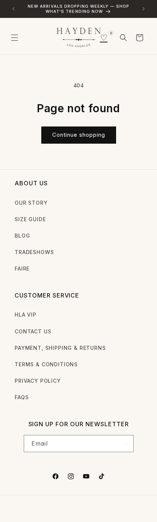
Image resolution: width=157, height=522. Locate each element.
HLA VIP (26, 314)
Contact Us (33, 331)
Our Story (31, 203)
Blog (22, 235)
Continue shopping (78, 134)
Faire (22, 268)
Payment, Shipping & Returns (60, 348)
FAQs (21, 397)
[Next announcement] (143, 9)
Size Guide (30, 219)
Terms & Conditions (46, 364)
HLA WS (41, 506)
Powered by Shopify (77, 506)
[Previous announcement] (13, 9)
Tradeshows (34, 252)
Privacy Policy (38, 381)
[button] (15, 38)
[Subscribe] (125, 443)
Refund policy (126, 506)
